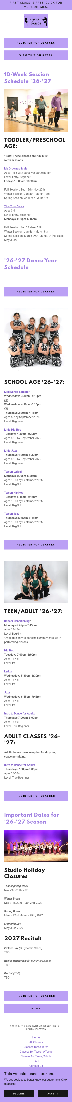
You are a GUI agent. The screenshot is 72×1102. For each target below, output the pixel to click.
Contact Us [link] (36, 1066)
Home (36, 1008)
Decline (19, 1093)
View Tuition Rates (36, 55)
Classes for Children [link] (36, 1047)
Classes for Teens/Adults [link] (36, 1056)
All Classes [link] (36, 1042)
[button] (9, 21)
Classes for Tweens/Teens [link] (36, 1051)
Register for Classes (36, 42)
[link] (36, 21)
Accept (53, 1093)
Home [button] (36, 1037)
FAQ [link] (36, 1061)
